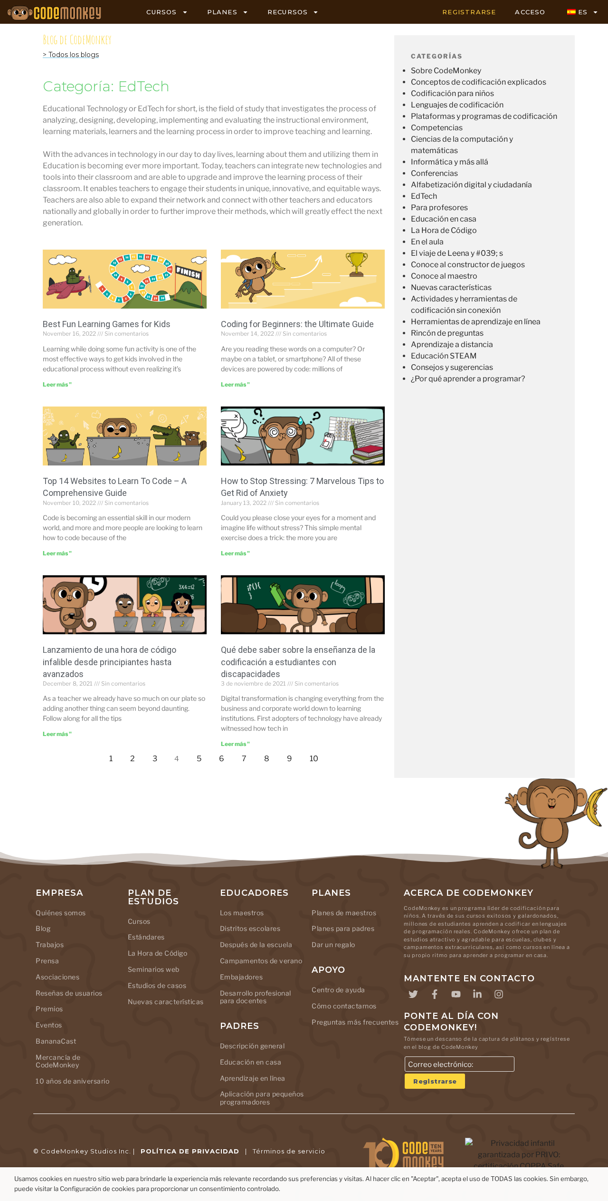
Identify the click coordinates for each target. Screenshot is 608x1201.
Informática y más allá (449, 161)
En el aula (427, 241)
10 (316, 756)
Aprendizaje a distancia (452, 344)
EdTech (424, 196)
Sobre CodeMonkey (446, 70)
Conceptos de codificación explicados (478, 82)
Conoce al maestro (444, 276)
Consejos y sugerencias (452, 367)
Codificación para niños (452, 93)
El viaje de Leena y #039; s (457, 253)
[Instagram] (498, 994)
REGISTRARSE (469, 12)
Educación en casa (443, 218)
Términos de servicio (289, 1151)
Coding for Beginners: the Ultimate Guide (297, 324)
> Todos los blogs (71, 54)
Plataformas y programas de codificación (484, 116)
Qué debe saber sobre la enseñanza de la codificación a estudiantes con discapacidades (298, 661)
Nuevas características (451, 287)
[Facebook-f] (434, 994)
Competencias (437, 127)
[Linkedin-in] (477, 994)
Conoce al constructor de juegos (468, 264)
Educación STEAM (444, 355)
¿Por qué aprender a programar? (468, 378)
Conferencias (434, 173)
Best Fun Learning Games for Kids (107, 324)
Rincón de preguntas (447, 333)
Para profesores (439, 207)
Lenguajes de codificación (457, 104)
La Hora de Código (444, 230)
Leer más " (57, 384)
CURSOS (161, 12)
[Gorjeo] (413, 994)
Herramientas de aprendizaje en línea (476, 321)
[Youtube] (456, 994)
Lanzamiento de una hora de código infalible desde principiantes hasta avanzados (109, 661)
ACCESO (530, 12)
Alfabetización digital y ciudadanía (471, 184)
